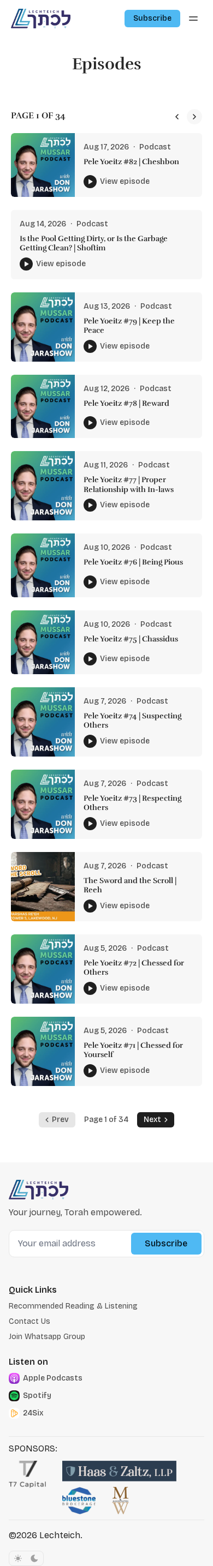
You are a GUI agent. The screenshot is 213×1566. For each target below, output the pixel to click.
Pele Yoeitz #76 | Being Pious (133, 562)
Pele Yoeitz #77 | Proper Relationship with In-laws (129, 484)
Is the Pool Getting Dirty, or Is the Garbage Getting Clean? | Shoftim (94, 243)
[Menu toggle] (193, 18)
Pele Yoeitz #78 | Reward (126, 403)
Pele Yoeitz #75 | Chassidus (131, 639)
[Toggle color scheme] (26, 1558)
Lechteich (59, 1535)
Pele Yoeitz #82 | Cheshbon (131, 161)
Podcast (155, 147)
